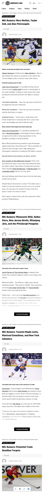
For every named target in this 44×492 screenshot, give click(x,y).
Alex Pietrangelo (13, 133)
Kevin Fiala (21, 288)
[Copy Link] (24, 489)
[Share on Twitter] (20, 489)
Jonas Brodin (34, 288)
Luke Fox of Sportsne (10, 87)
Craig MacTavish (8, 171)
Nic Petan (16, 404)
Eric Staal (12, 288)
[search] (30, 3)
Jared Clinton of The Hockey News (15, 272)
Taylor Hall (17, 89)
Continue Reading (22, 314)
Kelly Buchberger (18, 169)
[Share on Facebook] (15, 489)
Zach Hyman (22, 391)
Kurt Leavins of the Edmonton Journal (16, 161)
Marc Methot (30, 73)
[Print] (28, 489)
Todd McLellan (31, 169)
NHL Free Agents (8, 16)
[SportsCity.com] (14, 3)
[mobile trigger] (4, 3)
